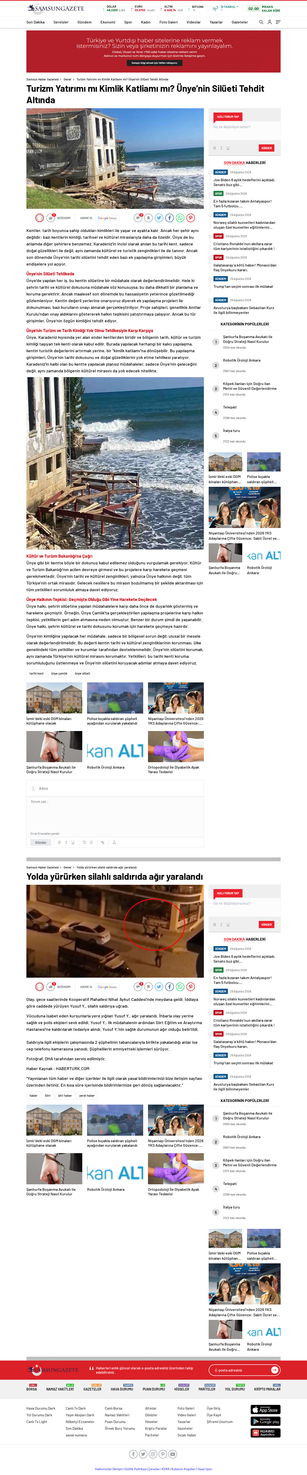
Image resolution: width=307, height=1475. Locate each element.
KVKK (166, 1469)
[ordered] (84, 842)
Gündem (84, 22)
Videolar (194, 22)
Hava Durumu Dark (40, 1408)
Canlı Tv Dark (76, 1408)
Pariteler (207, 1387)
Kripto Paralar (267, 1387)
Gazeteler (240, 22)
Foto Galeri (168, 22)
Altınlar (151, 1408)
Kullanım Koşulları (183, 1469)
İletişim (118, 1469)
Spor (128, 22)
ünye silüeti (82, 673)
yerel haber (87, 1095)
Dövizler (151, 1415)
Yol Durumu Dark (39, 1415)
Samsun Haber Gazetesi (42, 79)
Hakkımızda (103, 1469)
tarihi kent (37, 673)
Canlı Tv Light (36, 1421)
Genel (67, 79)
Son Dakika (35, 22)
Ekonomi (107, 22)
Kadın (146, 22)
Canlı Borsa (113, 1408)
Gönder (41, 842)
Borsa (31, 1387)
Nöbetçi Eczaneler (80, 1421)
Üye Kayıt (214, 1415)
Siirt (48, 1095)
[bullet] (91, 842)
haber (33, 1095)
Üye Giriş (213, 1408)
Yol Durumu (235, 1387)
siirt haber (65, 1095)
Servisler (61, 22)
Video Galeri (186, 1415)
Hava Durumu (122, 1387)
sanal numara (76, 1435)
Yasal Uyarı (205, 1469)
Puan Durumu (154, 1387)
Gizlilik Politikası (136, 1469)
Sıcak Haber (186, 1435)
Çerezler (154, 1469)
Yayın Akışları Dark (80, 1415)
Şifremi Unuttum (220, 1421)
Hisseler (181, 1387)
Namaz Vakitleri (60, 1387)
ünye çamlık (59, 673)
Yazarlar (216, 22)
